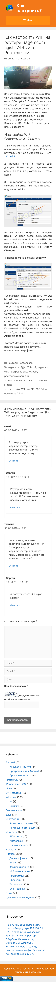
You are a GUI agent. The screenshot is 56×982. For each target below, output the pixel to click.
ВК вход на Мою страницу (21, 946)
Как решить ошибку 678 (20, 953)
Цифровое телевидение (20, 897)
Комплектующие (19, 867)
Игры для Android (20, 766)
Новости (11, 849)
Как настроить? (29, 8)
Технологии (16, 884)
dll (10, 801)
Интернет (11, 832)
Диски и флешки (19, 858)
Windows (11, 797)
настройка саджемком (23, 371)
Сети (9, 893)
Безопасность (14, 810)
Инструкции (13, 819)
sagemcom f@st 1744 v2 (22, 367)
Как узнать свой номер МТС (23, 924)
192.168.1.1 (10, 156)
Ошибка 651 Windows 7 (20, 942)
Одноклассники (18, 845)
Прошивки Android (20, 775)
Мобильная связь (19, 871)
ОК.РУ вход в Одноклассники (23, 932)
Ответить (13, 460)
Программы (16, 875)
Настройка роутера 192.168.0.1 (24, 928)
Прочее (10, 853)
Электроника (17, 888)
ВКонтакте (15, 836)
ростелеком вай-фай (16, 376)
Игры (12, 862)
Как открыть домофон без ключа (25, 950)
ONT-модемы (14, 792)
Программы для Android (24, 771)
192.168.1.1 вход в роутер (21, 935)
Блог (8, 814)
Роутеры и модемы (21, 823)
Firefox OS (12, 779)
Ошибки (14, 806)
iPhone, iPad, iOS (16, 784)
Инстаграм (16, 840)
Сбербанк (15, 880)
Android (10, 762)
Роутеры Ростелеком (20, 362)
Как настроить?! (26, 968)
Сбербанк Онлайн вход (20, 939)
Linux (9, 788)
